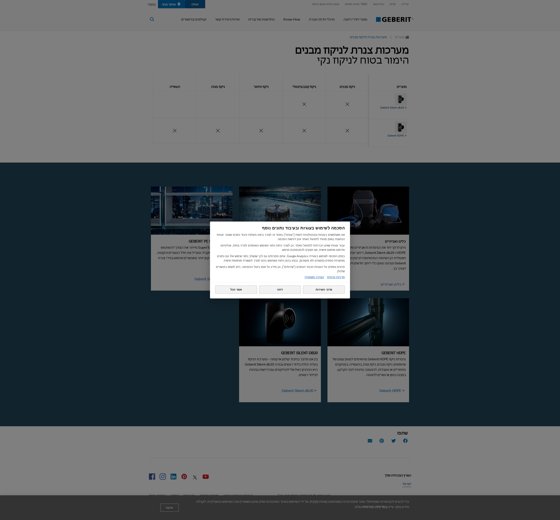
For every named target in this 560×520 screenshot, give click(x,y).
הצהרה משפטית (314, 277)
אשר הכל (236, 289)
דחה (280, 289)
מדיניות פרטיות (336, 277)
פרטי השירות (324, 289)
